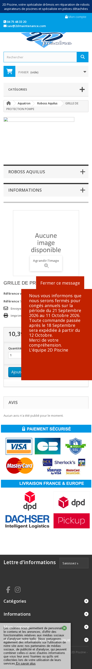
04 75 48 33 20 (16, 22)
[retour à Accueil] (8, 103)
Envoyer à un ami (23, 308)
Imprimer (18, 315)
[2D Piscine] (46, 38)
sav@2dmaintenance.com (26, 26)
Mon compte (77, 17)
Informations (25, 190)
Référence (11, 301)
